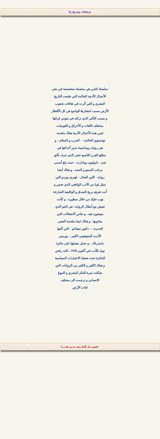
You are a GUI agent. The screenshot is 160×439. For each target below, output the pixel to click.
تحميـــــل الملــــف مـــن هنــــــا (79, 346)
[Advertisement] (80, 58)
